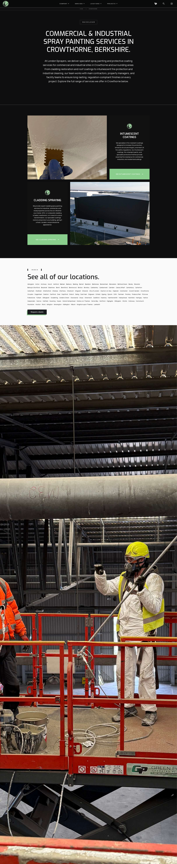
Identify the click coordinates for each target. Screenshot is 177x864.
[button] (64, 3)
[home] (6, 3)
